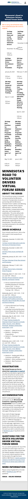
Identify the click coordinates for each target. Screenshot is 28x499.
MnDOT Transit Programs (19, 495)
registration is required (17, 371)
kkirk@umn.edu (8, 431)
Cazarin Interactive (7, 495)
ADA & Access (14, 496)
